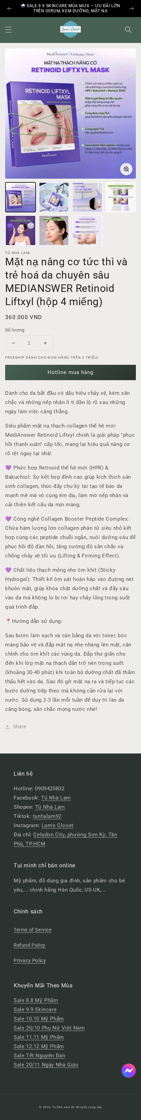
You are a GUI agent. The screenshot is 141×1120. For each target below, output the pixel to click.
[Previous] (9, 8)
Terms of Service (33, 929)
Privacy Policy (30, 960)
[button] (8, 29)
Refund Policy (30, 945)
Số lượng (14, 329)
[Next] (131, 8)
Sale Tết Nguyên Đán (39, 1055)
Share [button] (19, 726)
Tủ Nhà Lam (56, 798)
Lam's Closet (58, 825)
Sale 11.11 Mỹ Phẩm (39, 1037)
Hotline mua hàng (70, 372)
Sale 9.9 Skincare (35, 1009)
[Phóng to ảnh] (126, 169)
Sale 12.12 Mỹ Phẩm (39, 1046)
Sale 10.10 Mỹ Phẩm (39, 1019)
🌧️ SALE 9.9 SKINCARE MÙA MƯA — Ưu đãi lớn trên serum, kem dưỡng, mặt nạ (70, 8)
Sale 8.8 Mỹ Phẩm (36, 1000)
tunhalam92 (47, 816)
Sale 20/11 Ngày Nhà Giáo (46, 1065)
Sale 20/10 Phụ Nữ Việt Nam (49, 1028)
